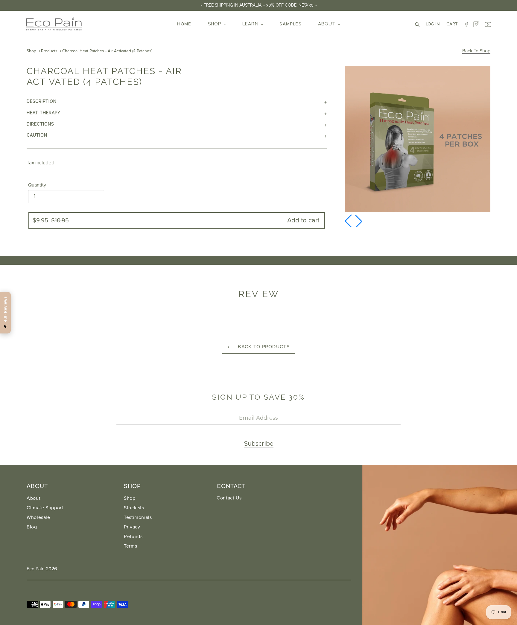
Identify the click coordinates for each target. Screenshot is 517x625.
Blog (32, 527)
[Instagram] (477, 23)
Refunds (133, 536)
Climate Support (45, 507)
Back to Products (263, 346)
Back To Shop (476, 50)
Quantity (37, 185)
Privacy (132, 527)
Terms (130, 546)
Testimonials (138, 517)
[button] (358, 221)
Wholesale (38, 517)
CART (453, 24)
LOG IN (434, 24)
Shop (31, 51)
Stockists (134, 507)
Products (49, 51)
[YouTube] (488, 23)
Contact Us (229, 498)
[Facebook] (466, 23)
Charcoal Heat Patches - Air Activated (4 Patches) (107, 51)
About (33, 498)
